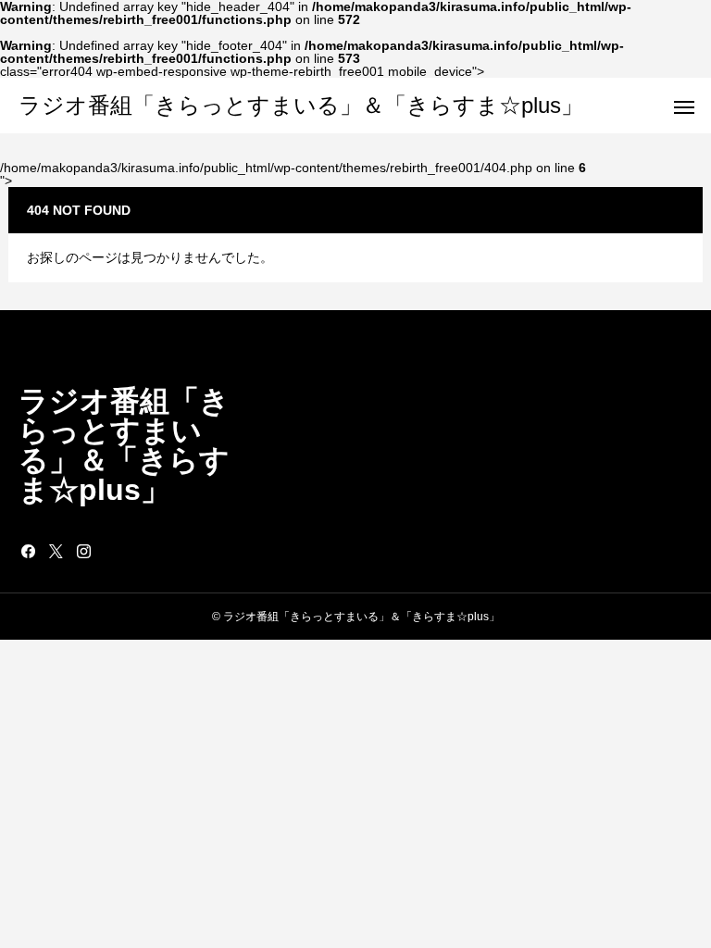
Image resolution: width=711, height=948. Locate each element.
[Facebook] (28, 551)
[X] (55, 551)
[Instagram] (83, 551)
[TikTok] (111, 551)
